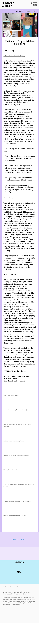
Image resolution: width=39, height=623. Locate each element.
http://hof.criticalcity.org (14, 56)
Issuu (25, 594)
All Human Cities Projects (10, 587)
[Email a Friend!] (24, 540)
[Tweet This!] (21, 540)
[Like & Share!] (18, 540)
